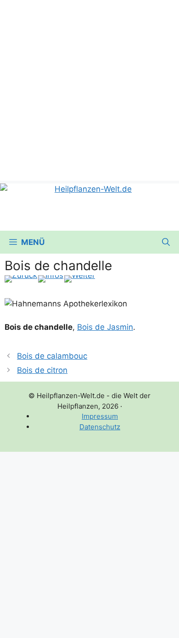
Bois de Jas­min (105, 327)
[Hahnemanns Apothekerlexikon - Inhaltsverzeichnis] (50, 279)
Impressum (100, 416)
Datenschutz (99, 426)
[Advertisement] (89, 89)
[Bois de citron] (79, 279)
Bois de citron (42, 370)
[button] (166, 242)
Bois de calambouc (52, 356)
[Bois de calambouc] (21, 279)
